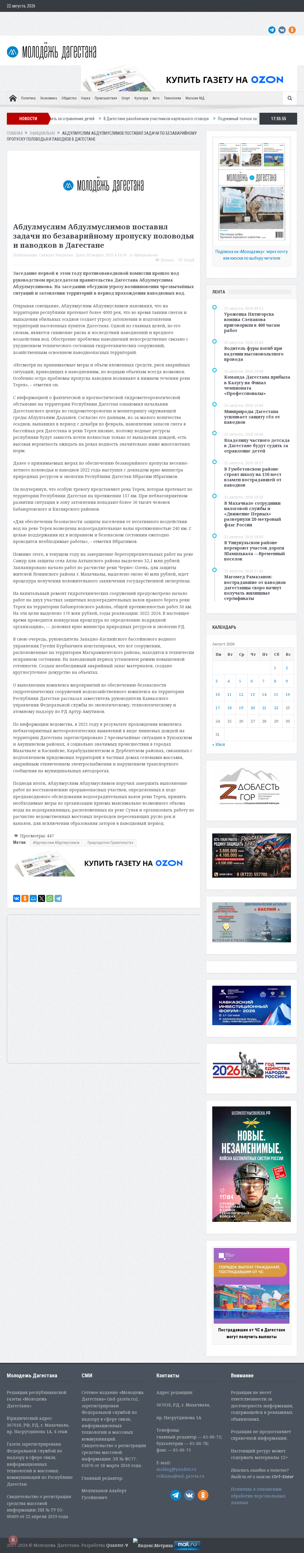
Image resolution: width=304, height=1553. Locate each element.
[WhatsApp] (49, 898)
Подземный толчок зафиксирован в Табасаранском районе (224, 118)
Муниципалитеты (176, 17)
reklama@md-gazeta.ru (180, 1476)
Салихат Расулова (56, 255)
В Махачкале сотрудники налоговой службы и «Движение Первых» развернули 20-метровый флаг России (252, 514)
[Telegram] (58, 898)
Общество (69, 98)
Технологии (172, 98)
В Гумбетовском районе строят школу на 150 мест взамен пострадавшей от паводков (252, 477)
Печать (167, 260)
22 (276, 707)
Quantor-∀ (117, 1545)
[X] (41, 898)
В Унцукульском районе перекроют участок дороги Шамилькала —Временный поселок (254, 551)
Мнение (16, 17)
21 (264, 707)
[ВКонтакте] (16, 898)
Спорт (125, 98)
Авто (156, 98)
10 (218, 694)
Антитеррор (125, 17)
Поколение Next (43, 17)
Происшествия (106, 98)
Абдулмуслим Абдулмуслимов (56, 843)
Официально (74, 17)
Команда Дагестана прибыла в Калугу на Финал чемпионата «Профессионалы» (257, 385)
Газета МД (100, 17)
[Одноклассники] (24, 898)
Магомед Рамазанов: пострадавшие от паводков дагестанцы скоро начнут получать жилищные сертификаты (255, 587)
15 (276, 694)
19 (241, 707)
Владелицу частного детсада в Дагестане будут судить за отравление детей (257, 445)
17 (218, 707)
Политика (28, 98)
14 (264, 694)
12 (241, 694)
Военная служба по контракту (242, 17)
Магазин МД (195, 98)
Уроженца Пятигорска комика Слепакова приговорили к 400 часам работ (252, 322)
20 (253, 707)
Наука (85, 98)
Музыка (148, 17)
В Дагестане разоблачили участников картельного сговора (109, 118)
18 (229, 707)
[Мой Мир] (33, 898)
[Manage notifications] (13, 1540)
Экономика (48, 98)
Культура (141, 98)
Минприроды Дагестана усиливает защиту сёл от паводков (252, 417)
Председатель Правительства (110, 843)
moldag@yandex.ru (176, 1469)
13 (253, 694)
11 (229, 694)
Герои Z (203, 17)
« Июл (218, 744)
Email (189, 260)
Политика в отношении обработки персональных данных (258, 1495)
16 (288, 694)
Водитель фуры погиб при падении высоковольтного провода (254, 353)
